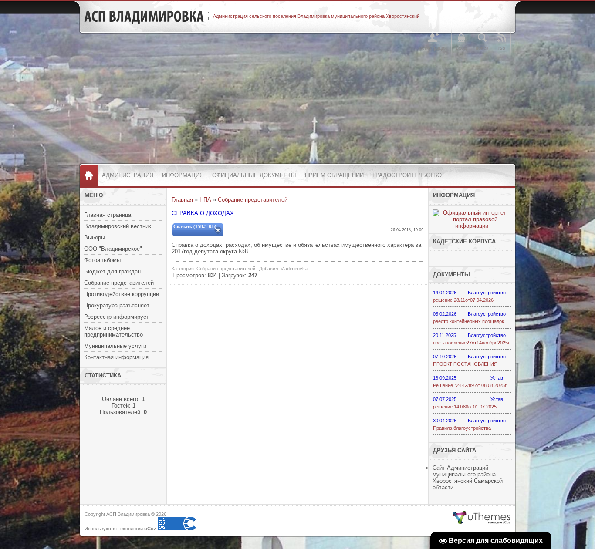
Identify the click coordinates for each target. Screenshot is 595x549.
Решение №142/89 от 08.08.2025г (470, 385)
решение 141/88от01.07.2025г (465, 406)
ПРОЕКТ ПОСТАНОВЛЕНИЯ (465, 364)
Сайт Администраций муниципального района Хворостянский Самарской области (468, 478)
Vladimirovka (294, 268)
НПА (205, 199)
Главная (182, 199)
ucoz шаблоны (481, 518)
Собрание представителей (252, 199)
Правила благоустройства (462, 428)
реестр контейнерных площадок (468, 321)
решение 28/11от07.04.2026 (463, 300)
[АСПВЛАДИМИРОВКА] (144, 16)
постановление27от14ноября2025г (471, 342)
